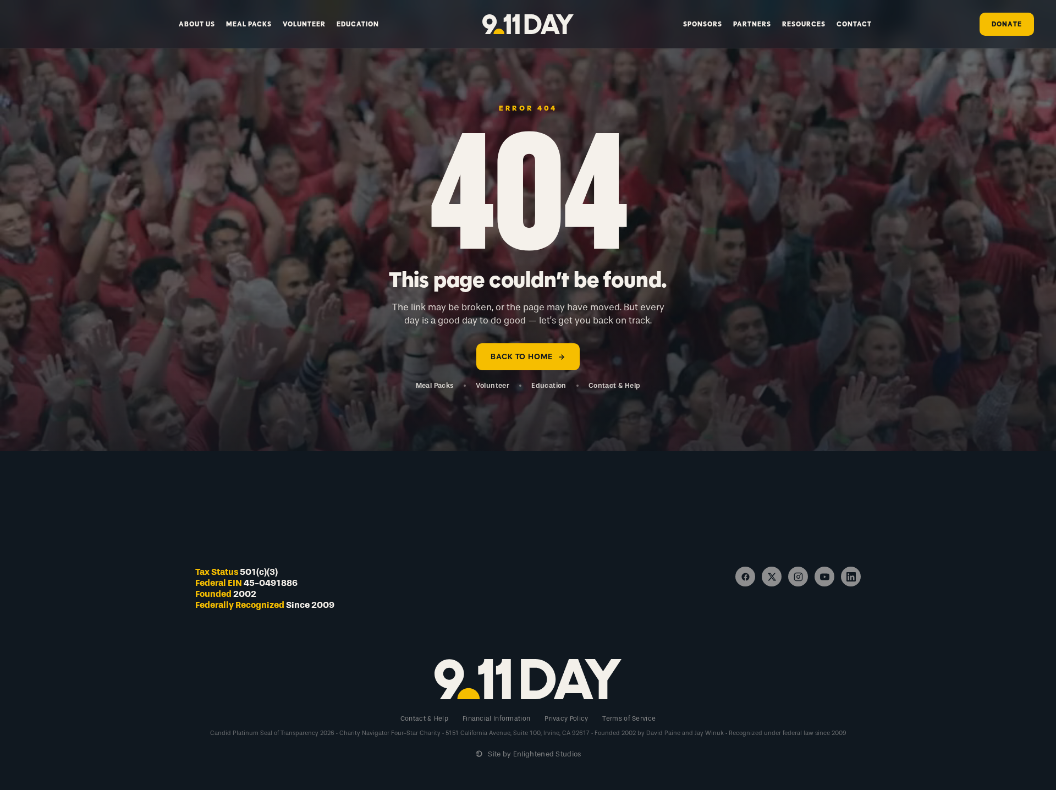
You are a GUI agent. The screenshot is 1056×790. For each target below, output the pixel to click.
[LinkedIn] (851, 576)
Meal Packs (249, 24)
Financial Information (496, 718)
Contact (854, 24)
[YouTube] (824, 576)
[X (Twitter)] (772, 576)
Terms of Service (629, 718)
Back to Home (521, 357)
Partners (752, 24)
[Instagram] (798, 576)
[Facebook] (745, 576)
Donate (1007, 24)
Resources (804, 24)
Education (358, 24)
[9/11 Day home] (528, 24)
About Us (197, 24)
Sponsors (702, 24)
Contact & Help (614, 385)
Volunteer (304, 24)
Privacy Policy (566, 718)
